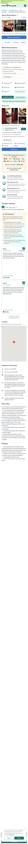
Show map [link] (22, 33)
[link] (7, 42)
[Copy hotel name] (17, 15)
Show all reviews (14, 317)
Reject (9, 838)
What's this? (21, 209)
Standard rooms (20, 97)
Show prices (14, 149)
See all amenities (20, 91)
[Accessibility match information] (16, 128)
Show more (5, 63)
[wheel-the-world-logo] (8, 5)
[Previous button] (3, 42)
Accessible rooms (7, 97)
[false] (25, 5)
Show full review (7, 293)
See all (16, 145)
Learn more (11, 834)
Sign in (23, 129)
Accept (19, 838)
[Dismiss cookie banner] (25, 828)
